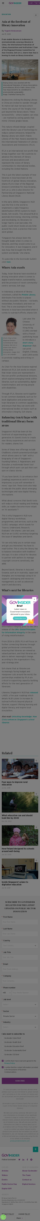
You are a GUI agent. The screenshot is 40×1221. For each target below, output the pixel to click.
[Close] (34, 599)
